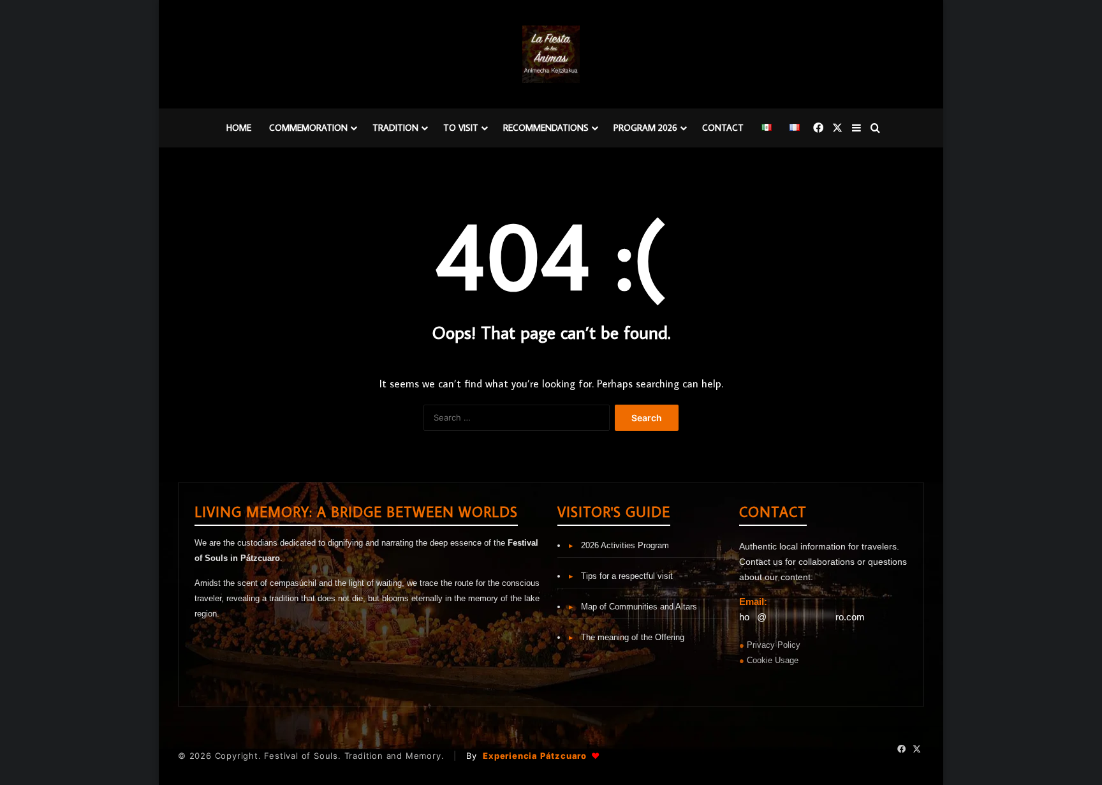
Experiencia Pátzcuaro (541, 756)
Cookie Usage (772, 660)
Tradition (395, 127)
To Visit (460, 127)
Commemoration (308, 127)
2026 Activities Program (619, 545)
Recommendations (546, 127)
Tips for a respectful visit (621, 576)
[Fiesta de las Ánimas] (551, 54)
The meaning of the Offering (626, 637)
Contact (723, 127)
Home (238, 127)
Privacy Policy (773, 645)
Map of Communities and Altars (633, 606)
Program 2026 (645, 127)
